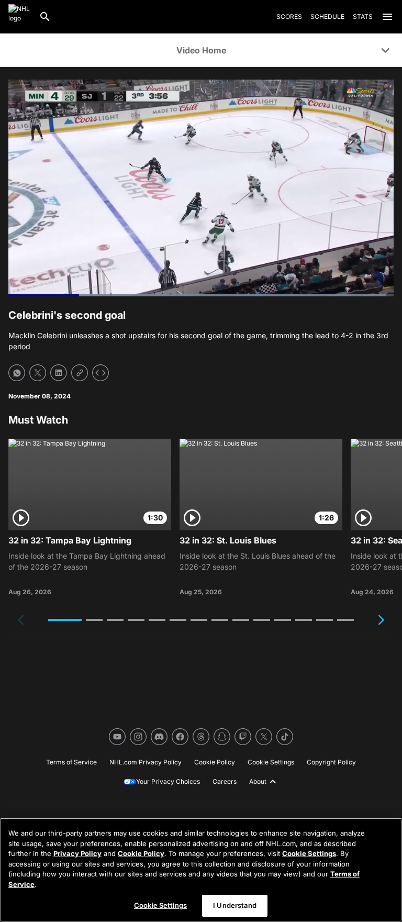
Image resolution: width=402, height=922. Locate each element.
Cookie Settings (309, 853)
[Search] (45, 16)
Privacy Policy (77, 853)
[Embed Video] (100, 372)
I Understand (234, 905)
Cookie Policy (141, 853)
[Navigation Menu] (387, 16)
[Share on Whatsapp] (16, 372)
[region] (201, 870)
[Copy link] (79, 372)
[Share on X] (37, 372)
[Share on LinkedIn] (58, 372)
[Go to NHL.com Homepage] (19, 16)
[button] (65, 620)
